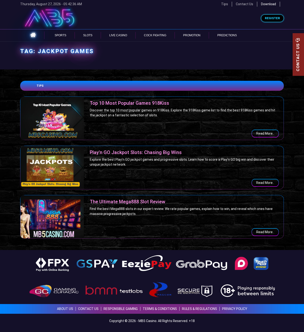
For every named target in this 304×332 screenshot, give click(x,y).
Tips (40, 85)
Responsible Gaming (121, 309)
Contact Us (244, 4)
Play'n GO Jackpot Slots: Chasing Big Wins (136, 152)
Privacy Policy (234, 309)
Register (272, 18)
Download (268, 4)
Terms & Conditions (160, 309)
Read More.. (265, 133)
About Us (65, 309)
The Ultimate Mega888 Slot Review (127, 202)
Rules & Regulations (199, 309)
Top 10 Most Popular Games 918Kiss (129, 103)
